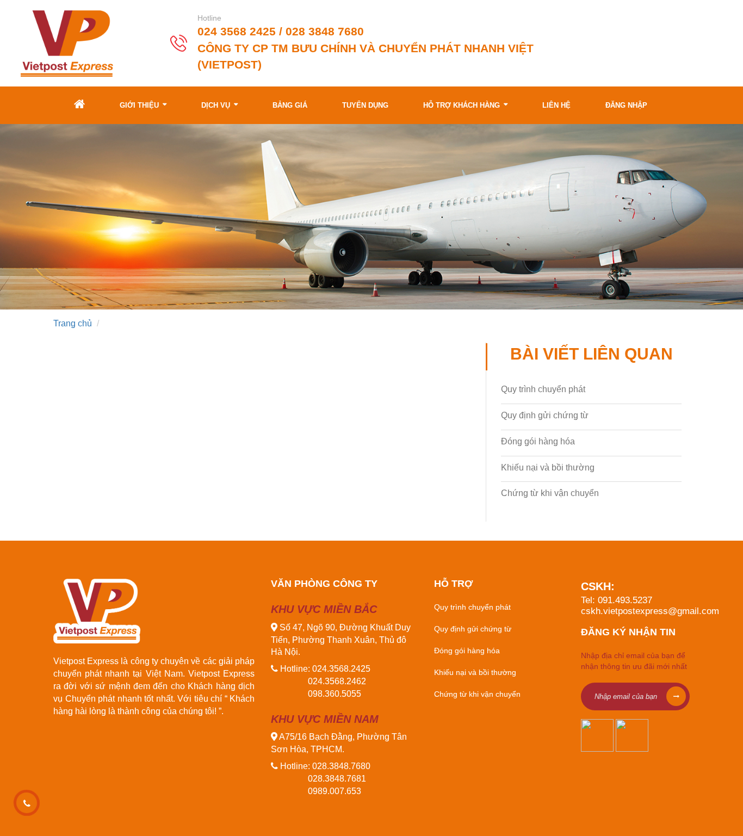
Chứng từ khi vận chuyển (550, 493)
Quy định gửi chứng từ (545, 415)
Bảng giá (290, 105)
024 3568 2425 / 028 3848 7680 (280, 32)
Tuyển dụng (365, 105)
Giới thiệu (140, 105)
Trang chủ (72, 323)
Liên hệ (556, 105)
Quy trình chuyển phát (543, 389)
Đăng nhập (626, 105)
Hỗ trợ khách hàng (462, 105)
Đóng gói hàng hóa (538, 441)
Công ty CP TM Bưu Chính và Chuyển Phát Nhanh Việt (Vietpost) (365, 56)
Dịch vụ (216, 105)
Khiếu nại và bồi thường (548, 467)
